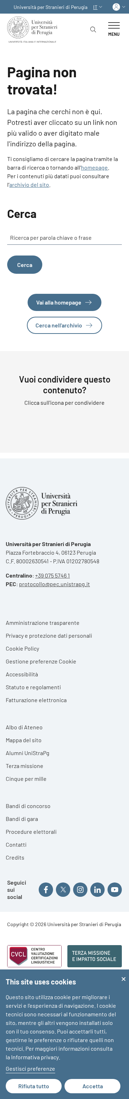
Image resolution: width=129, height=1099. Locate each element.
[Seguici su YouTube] (115, 889)
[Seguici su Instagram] (80, 889)
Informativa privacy (35, 1057)
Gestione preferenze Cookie (41, 661)
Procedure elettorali (31, 831)
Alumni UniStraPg (27, 752)
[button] (98, 7)
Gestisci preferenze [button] (30, 1068)
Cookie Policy (22, 648)
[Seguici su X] (63, 889)
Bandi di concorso (28, 805)
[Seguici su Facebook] (46, 889)
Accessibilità (22, 674)
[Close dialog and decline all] (123, 973)
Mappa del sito (24, 739)
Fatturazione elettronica (36, 699)
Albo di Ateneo (24, 727)
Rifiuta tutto (33, 1086)
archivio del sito (29, 184)
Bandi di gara (22, 818)
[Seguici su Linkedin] (97, 889)
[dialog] (64, 1034)
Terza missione (24, 765)
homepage (94, 167)
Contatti (16, 844)
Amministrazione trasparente (43, 622)
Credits (15, 857)
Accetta (92, 1086)
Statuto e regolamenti (33, 687)
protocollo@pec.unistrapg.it (54, 583)
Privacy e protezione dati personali (49, 635)
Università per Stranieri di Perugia (50, 7)
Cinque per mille (26, 778)
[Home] (33, 29)
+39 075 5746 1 (52, 575)
